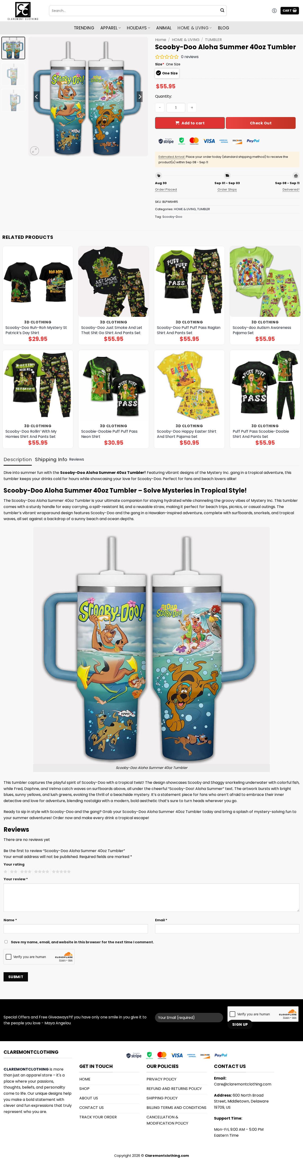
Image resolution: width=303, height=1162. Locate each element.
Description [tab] (18, 459)
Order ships (227, 189)
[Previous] (36, 97)
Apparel (108, 28)
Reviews (76, 459)
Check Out (261, 123)
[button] (290, 11)
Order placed (166, 189)
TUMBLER (213, 39)
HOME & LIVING (193, 28)
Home (160, 39)
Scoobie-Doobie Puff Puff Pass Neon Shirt (109, 434)
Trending (84, 28)
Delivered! (291, 189)
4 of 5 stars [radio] (41, 872)
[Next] (139, 97)
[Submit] (222, 11)
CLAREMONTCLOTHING (26, 1069)
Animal (163, 28)
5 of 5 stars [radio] (60, 872)
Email (161, 920)
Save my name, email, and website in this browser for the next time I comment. (82, 942)
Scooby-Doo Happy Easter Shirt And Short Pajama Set (186, 434)
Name (10, 920)
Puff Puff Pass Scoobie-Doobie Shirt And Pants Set (261, 434)
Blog (223, 28)
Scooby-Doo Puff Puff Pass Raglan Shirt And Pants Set (188, 330)
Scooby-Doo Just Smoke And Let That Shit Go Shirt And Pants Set (111, 330)
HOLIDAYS (137, 28)
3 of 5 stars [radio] (25, 872)
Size (159, 64)
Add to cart (193, 123)
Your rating (14, 864)
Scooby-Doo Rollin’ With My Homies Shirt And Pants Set (31, 434)
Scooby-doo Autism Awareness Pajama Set (262, 330)
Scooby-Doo (172, 217)
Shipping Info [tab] (51, 459)
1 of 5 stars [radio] (4, 872)
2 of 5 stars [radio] (13, 872)
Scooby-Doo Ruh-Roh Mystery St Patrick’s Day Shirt (36, 330)
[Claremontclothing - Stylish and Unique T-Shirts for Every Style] (23, 10)
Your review (16, 879)
